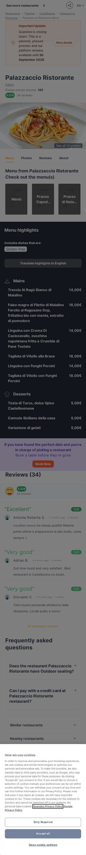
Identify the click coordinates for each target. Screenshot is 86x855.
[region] (43, 799)
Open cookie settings (43, 844)
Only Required (43, 822)
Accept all (43, 833)
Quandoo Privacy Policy (48, 806)
